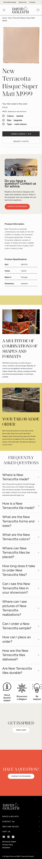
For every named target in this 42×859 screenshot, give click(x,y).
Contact (32, 2)
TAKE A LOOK (21, 730)
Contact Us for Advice (17, 206)
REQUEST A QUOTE (21, 141)
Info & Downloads (9, 2)
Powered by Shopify (27, 856)
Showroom (23, 2)
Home (4, 18)
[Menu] (4, 9)
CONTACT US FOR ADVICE (21, 776)
